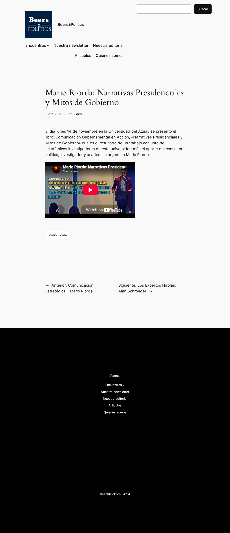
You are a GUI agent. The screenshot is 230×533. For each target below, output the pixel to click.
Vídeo (77, 114)
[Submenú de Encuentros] (48, 45)
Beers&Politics (71, 24)
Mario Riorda (58, 235)
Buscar (203, 9)
